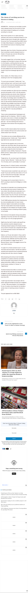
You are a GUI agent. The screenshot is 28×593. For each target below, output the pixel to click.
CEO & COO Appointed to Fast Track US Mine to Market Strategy (15, 324)
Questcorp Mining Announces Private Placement (14, 334)
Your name (14, 428)
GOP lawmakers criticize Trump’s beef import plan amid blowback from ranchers (12, 412)
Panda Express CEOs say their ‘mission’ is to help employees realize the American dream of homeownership (12, 373)
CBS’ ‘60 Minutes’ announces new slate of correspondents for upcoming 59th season (14, 509)
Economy (3, 14)
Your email (14, 433)
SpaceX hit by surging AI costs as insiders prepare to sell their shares (13, 501)
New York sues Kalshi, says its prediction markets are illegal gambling (13, 505)
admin (14, 310)
